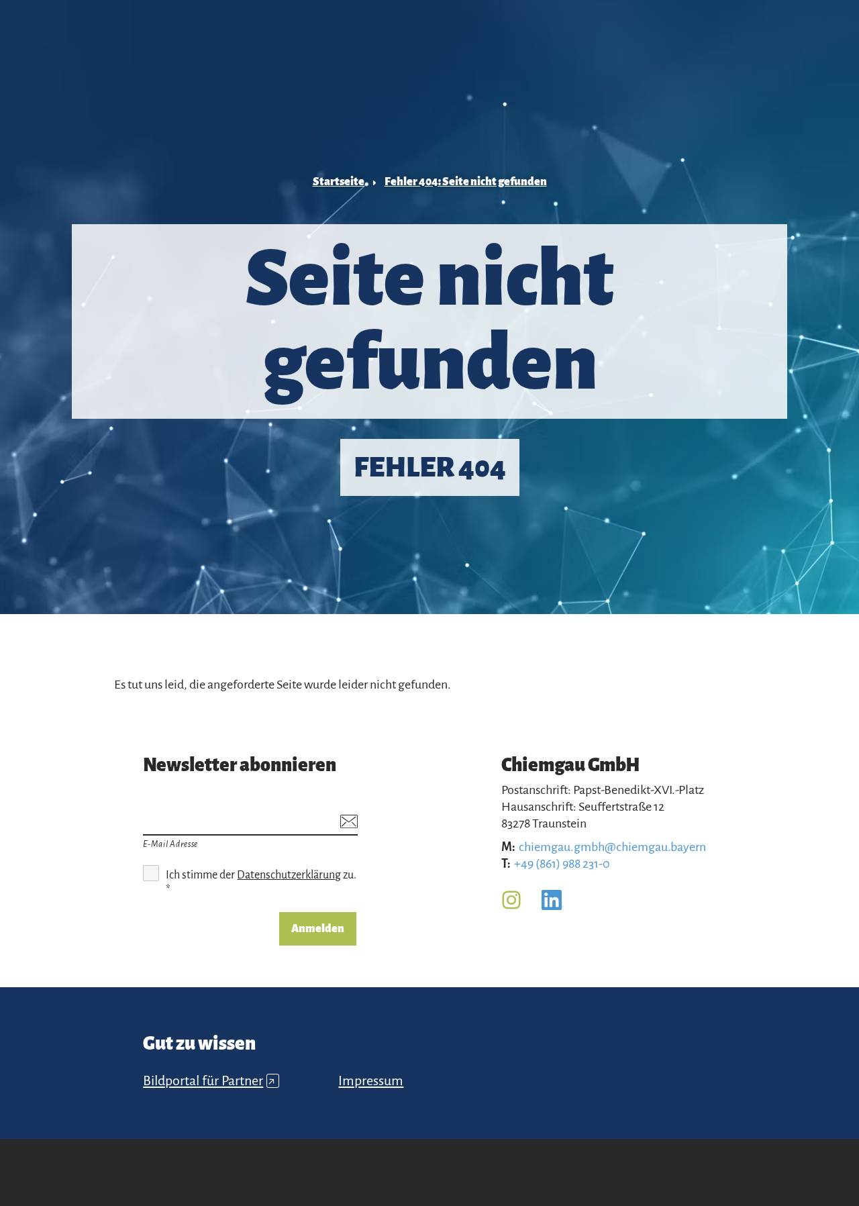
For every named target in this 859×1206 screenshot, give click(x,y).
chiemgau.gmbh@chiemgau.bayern (612, 847)
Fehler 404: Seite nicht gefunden (466, 182)
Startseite (338, 182)
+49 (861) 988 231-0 (562, 863)
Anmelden (317, 929)
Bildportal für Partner (209, 1080)
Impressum (370, 1080)
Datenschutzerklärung (289, 875)
